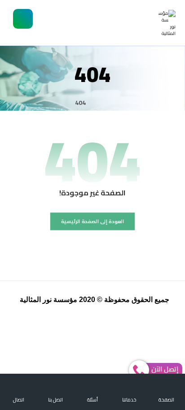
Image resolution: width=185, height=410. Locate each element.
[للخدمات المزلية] (167, 23)
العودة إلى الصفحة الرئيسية (92, 221)
